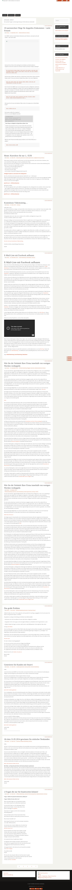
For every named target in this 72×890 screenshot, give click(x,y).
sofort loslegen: (9, 848)
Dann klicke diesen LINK (12, 144)
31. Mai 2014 (12, 666)
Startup (27, 32)
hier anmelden (13, 859)
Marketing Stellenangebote (61, 39)
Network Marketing (24, 741)
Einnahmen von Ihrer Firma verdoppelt (34, 421)
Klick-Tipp (42, 312)
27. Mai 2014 (12, 741)
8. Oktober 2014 (13, 490)
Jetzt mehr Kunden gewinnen (10, 690)
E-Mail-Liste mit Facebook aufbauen (19, 255)
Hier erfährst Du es (11, 108)
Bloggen (28, 368)
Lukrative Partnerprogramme (30, 793)
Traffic (36, 491)
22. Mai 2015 (12, 157)
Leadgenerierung (37, 157)
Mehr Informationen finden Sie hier (11, 763)
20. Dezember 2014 (14, 257)
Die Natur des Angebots (60, 59)
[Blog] (39, 874)
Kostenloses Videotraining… (16, 203)
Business (32, 368)
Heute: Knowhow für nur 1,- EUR (18, 156)
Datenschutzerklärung (8, 874)
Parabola (36, 886)
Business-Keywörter (15, 441)
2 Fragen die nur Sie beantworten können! (21, 792)
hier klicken (10, 626)
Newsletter (6, 273)
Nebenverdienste (22, 32)
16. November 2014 (14, 368)
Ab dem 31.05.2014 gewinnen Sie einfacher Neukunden (27, 739)
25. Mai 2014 (12, 793)
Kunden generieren (29, 157)
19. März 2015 (13, 204)
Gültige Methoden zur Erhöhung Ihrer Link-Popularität (60, 69)
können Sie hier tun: (8, 828)
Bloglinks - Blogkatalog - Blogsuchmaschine (47, 876)
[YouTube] (69, 357)
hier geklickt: (14, 808)
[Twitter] (69, 358)
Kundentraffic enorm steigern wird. (26, 599)
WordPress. (41, 886)
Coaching (30, 610)
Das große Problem (12, 608)
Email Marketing (22, 257)
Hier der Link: (7, 638)
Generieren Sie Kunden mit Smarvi (18, 665)
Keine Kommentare (48, 25)
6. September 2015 (14, 32)
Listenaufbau (28, 257)
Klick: (5, 400)
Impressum (5, 873)
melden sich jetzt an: (17, 652)
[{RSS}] (43, 873)
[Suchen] (67, 20)
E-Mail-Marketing (14, 350)
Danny (7, 32)
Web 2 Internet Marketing (33, 666)
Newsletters (45, 293)
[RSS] (69, 360)
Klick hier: (44, 389)
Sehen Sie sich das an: (8, 514)
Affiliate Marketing (23, 368)
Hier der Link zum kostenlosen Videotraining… (14, 241)
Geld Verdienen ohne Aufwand (61, 30)
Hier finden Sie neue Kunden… (61, 57)
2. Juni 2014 (12, 610)
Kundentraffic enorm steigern (25, 476)
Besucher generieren (21, 157)
